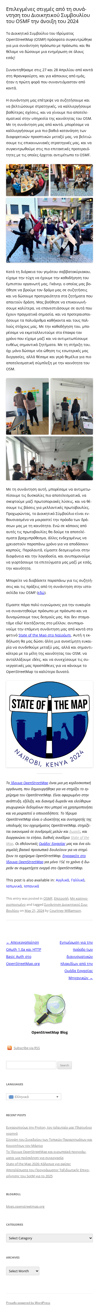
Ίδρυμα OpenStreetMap (29, 782)
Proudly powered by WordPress (28, 1303)
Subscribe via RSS (27, 1048)
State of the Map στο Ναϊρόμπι (45, 635)
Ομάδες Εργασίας (52, 843)
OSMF (48, 898)
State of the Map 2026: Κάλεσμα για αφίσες (38, 1164)
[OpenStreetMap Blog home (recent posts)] (49, 1026)
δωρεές (74, 831)
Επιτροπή (61, 898)
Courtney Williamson (65, 910)
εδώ (41, 592)
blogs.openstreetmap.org (25, 1206)
